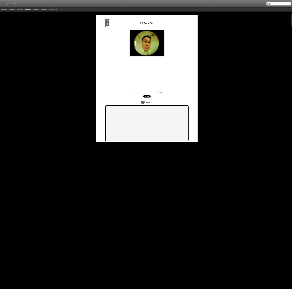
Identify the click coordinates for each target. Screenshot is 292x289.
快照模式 (44, 9)
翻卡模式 (12, 9)
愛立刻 (160, 92)
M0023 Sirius (147, 22)
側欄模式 (36, 9)
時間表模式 (53, 9)
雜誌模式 (20, 9)
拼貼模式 (28, 9)
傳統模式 (4, 9)
